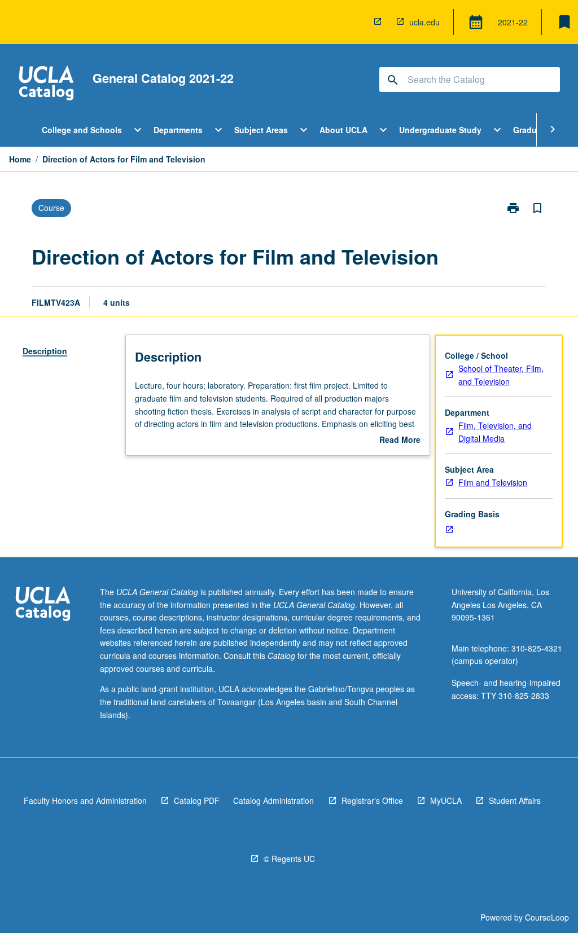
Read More (400, 440)
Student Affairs (515, 800)
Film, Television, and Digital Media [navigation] (495, 432)
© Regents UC (289, 858)
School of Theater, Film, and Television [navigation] (501, 375)
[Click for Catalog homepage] (46, 84)
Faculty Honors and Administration (85, 800)
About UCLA (343, 129)
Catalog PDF (197, 800)
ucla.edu (424, 22)
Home (20, 159)
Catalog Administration (273, 800)
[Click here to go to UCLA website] (43, 605)
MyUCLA (446, 800)
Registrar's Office (372, 800)
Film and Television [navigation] (492, 482)
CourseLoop (547, 917)
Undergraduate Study (440, 129)
